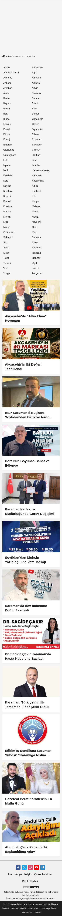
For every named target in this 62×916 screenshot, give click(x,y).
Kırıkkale (8, 191)
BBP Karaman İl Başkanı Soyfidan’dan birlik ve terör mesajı (27, 415)
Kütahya (7, 206)
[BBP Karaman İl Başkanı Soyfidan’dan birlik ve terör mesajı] (31, 391)
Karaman (36, 175)
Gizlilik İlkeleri (30, 881)
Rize (34, 232)
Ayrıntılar (27, 912)
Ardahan (7, 88)
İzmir (6, 170)
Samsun (36, 237)
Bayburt (7, 103)
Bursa (6, 119)
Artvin (35, 88)
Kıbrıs (35, 185)
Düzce (6, 134)
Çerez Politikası (43, 874)
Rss (10, 874)
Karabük (7, 175)
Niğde (6, 227)
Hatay (6, 160)
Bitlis (34, 108)
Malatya (36, 206)
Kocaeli (7, 201)
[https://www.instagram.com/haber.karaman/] (30, 867)
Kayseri (7, 185)
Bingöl (6, 108)
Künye (18, 874)
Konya (35, 201)
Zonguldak (37, 273)
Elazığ (6, 139)
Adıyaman (37, 67)
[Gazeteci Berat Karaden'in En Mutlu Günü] (31, 778)
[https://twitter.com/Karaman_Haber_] (24, 867)
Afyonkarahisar (11, 72)
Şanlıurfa (36, 247)
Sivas (6, 247)
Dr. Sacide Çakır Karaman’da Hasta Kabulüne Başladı (28, 656)
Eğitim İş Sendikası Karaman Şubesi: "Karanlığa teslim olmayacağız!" (28, 753)
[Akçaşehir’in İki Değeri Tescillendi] (31, 343)
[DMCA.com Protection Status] (31, 887)
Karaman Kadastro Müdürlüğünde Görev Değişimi (29, 511)
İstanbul (36, 165)
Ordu (34, 227)
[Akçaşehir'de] (31, 295)
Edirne (35, 134)
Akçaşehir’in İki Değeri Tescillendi (23, 367)
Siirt (5, 242)
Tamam (38, 912)
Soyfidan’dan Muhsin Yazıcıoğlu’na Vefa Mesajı (25, 560)
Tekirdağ (36, 252)
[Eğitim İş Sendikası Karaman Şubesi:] (31, 729)
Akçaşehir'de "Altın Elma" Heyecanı (26, 318)
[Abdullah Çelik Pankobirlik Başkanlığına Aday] (31, 826)
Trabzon (36, 257)
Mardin (35, 211)
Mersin (6, 216)
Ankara (7, 82)
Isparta (6, 165)
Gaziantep (8, 149)
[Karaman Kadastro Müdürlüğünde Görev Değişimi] (31, 488)
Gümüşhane (9, 155)
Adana (6, 67)
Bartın (6, 98)
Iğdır (34, 160)
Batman (36, 98)
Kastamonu (38, 180)
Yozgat (6, 273)
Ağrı (34, 72)
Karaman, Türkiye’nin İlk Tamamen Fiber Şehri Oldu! (27, 704)
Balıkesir (36, 93)
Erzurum (7, 144)
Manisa (7, 211)
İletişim (28, 874)
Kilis (34, 196)
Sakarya (7, 237)
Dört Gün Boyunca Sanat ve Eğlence (27, 463)
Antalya (36, 82)
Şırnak (6, 252)
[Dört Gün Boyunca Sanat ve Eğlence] (31, 440)
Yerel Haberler (14, 56)
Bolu (5, 113)
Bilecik (35, 103)
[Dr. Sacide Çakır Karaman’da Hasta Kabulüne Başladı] (31, 633)
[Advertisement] (31, 32)
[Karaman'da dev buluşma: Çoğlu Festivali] (31, 584)
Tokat (6, 257)
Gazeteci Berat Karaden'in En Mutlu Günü (28, 801)
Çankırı (7, 124)
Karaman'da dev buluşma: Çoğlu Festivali (26, 608)
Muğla (35, 216)
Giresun (36, 149)
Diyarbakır (37, 129)
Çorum (35, 124)
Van (5, 268)
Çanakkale (37, 119)
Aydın (6, 93)
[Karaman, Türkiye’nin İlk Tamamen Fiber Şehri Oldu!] (31, 681)
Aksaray (7, 77)
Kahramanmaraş (40, 170)
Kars (5, 180)
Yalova (35, 268)
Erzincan (36, 139)
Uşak (35, 263)
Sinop (35, 242)
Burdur (35, 113)
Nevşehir (36, 221)
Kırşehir (7, 196)
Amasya (36, 77)
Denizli (6, 129)
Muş (5, 221)
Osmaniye (8, 232)
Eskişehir (37, 144)
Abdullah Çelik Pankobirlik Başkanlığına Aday (26, 849)
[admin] (42, 867)
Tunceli (7, 263)
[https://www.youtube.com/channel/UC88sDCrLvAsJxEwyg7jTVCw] (36, 867)
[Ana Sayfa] (3, 57)
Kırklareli (36, 191)
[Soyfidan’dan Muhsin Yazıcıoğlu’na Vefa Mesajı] (31, 536)
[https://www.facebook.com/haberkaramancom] (18, 867)
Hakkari (36, 155)
